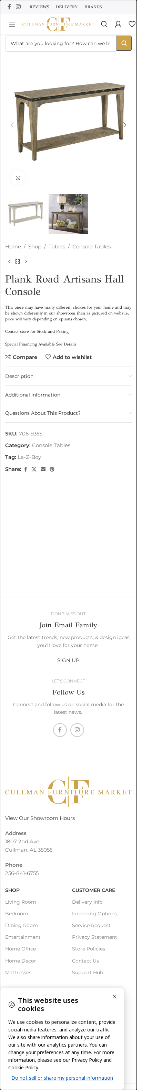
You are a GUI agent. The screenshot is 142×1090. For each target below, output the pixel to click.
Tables (57, 239)
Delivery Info (87, 902)
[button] (12, 122)
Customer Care (93, 890)
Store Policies (88, 949)
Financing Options (94, 914)
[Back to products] (17, 255)
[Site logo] (58, 23)
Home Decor (20, 961)
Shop (34, 239)
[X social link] (34, 462)
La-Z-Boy (29, 450)
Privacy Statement (94, 937)
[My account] (118, 24)
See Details (66, 337)
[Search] (104, 24)
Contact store (17, 324)
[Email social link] (43, 462)
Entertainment (23, 937)
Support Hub (87, 972)
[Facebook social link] (9, 6)
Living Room (20, 902)
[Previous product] (9, 255)
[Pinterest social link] (52, 462)
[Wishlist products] (132, 24)
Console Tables (91, 239)
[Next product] (26, 255)
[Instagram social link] (18, 6)
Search (124, 43)
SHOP (12, 890)
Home (13, 239)
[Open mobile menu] (12, 24)
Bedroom (16, 914)
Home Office (20, 949)
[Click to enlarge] (18, 172)
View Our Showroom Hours (40, 818)
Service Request (91, 925)
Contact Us (85, 961)
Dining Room (21, 925)
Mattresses (18, 972)
